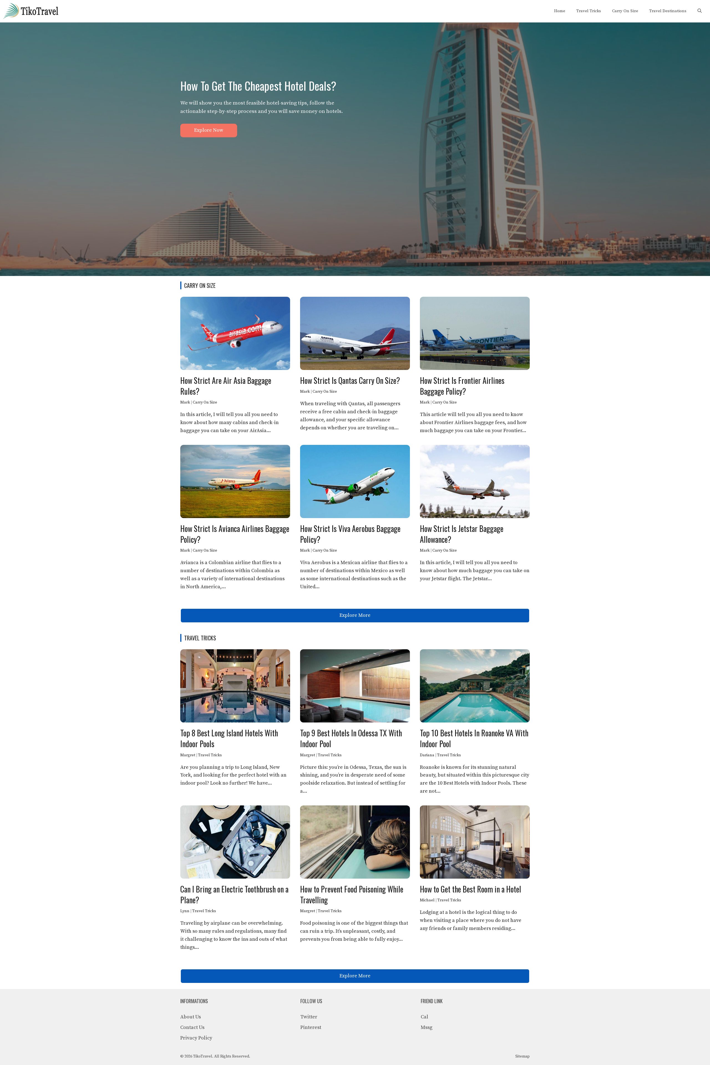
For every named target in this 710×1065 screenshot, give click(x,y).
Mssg (426, 1027)
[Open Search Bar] (699, 11)
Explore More (355, 615)
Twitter (308, 1017)
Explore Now (208, 130)
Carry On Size (625, 11)
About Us (190, 1017)
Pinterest (310, 1027)
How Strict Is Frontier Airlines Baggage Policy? (462, 386)
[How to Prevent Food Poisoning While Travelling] (355, 874)
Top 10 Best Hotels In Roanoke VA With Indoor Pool (474, 738)
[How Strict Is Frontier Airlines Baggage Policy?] (475, 365)
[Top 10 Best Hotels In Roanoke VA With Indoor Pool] (475, 718)
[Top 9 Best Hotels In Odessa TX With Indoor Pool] (355, 718)
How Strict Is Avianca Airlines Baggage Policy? (234, 534)
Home (559, 11)
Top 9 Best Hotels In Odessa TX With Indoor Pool (351, 738)
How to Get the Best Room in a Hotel (470, 889)
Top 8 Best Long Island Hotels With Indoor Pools (229, 738)
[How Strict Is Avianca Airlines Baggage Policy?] (235, 514)
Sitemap (522, 1056)
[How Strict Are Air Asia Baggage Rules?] (235, 365)
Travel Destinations (667, 11)
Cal (424, 1017)
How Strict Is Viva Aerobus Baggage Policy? (350, 534)
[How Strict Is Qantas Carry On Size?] (355, 365)
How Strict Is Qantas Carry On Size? (350, 380)
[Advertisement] (355, 179)
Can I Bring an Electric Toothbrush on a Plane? (234, 894)
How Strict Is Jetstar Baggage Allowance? (461, 534)
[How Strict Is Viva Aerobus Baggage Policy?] (355, 514)
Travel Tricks (588, 11)
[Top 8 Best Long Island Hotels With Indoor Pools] (235, 718)
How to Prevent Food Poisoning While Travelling (351, 894)
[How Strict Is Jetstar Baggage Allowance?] (475, 514)
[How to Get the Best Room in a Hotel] (475, 874)
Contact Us (192, 1027)
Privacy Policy (196, 1038)
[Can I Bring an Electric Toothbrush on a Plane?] (235, 874)
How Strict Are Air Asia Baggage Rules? (225, 386)
